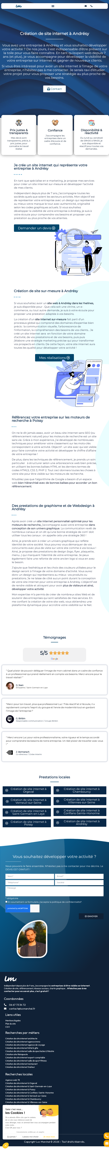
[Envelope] (86, 6)
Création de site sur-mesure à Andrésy (46, 291)
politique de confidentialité (66, 902)
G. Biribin (20, 718)
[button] (53, 6)
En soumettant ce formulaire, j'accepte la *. (45, 902)
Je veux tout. (49, 1137)
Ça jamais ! (12, 1137)
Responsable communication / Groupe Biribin (37, 721)
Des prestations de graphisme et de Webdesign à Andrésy (53, 507)
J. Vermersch (23, 752)
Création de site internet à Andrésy (54, 33)
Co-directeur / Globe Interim (29, 754)
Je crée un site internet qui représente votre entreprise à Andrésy (50, 166)
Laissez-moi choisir (30, 1137)
